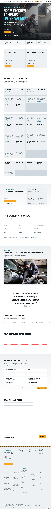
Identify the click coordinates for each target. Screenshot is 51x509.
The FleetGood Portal (33, 475)
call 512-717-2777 (19, 237)
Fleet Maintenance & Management (33, 470)
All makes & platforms (24, 470)
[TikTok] (12, 461)
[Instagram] (6, 461)
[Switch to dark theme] (46, 1)
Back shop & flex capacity (31, 63)
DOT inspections (8, 63)
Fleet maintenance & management (33, 57)
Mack (19, 231)
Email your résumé (43, 439)
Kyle (25, 239)
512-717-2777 (42, 1)
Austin (9, 239)
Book (37, 1)
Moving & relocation (33, 479)
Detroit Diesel (5, 231)
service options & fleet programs (32, 237)
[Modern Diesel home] (6, 1)
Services (9, 1)
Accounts (7, 505)
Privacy (30, 505)
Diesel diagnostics (8, 57)
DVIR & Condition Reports (15, 472)
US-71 (4, 240)
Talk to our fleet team (9, 203)
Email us (15, 32)
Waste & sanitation (33, 480)
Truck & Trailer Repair (6, 490)
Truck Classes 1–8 (23, 493)
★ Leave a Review (6, 506)
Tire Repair (13, 477)
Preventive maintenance (31, 59)
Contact (33, 1)
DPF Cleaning (5, 478)
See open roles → (42, 436)
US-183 (45, 239)
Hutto (37, 239)
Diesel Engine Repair (6, 473)
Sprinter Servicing (14, 486)
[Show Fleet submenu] (16, 1)
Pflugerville (15, 239)
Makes (18, 1)
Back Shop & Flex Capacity (7, 488)
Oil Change (5, 482)
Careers (29, 1)
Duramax (5, 228)
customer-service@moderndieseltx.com (43, 455)
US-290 (7, 240)
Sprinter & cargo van (33, 485)
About (26, 1)
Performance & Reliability (15, 485)
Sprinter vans (35, 231)
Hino (19, 235)
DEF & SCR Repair (6, 479)
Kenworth (22, 481)
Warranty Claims (22, 505)
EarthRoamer (35, 229)
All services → (8, 65)
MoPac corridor (41, 493)
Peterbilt (20, 225)
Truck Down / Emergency (15, 473)
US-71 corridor (41, 489)
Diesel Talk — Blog (12, 505)
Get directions (21, 32)
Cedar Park (34, 239)
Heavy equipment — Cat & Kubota (38, 225)
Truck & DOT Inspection (15, 484)
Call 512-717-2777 (8, 32)
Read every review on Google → (8, 349)
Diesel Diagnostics (6, 472)
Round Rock (19, 239)
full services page (16, 82)
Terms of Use (27, 505)
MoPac (11, 240)
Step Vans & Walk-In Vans (15, 478)
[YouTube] (10, 461)
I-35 (43, 239)
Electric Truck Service (15, 471)
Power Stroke (5, 225)
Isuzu (22, 487)
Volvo (19, 229)
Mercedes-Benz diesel (7, 229)
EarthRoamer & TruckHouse (24, 492)
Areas (22, 1)
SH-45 (9, 240)
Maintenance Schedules (6, 483)
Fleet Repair (5, 484)
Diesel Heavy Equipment (15, 489)
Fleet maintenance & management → (10, 200)
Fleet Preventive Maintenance (7, 489)
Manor (22, 239)
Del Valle (12, 239)
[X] (8, 461)
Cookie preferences (38, 505)
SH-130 (41, 239)
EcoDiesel (5, 232)
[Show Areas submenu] (23, 1)
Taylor (39, 239)
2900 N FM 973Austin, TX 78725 (21, 451)
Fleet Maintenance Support (34, 474)
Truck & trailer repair (9, 59)
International (20, 232)
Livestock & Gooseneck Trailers (15, 480)
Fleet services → (30, 65)
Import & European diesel (37, 232)
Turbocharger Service (6, 477)
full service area (15, 240)
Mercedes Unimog (36, 228)
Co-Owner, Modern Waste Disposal (25, 306)
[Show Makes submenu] (20, 1)
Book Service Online (6, 471)
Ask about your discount (42, 388)
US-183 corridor (42, 488)
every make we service (9, 220)
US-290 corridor (42, 490)
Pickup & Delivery (33, 473)
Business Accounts (33, 478)
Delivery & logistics (33, 484)
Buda (31, 239)
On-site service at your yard (32, 60)
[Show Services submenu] (12, 1)
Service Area (17, 505)
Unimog (22, 491)
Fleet (14, 1)
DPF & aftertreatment (9, 60)
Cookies (33, 505)
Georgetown (28, 239)
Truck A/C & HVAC (14, 490)
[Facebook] (4, 461)
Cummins (22, 472)
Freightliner (20, 228)
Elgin (24, 239)
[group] (25, 272)
